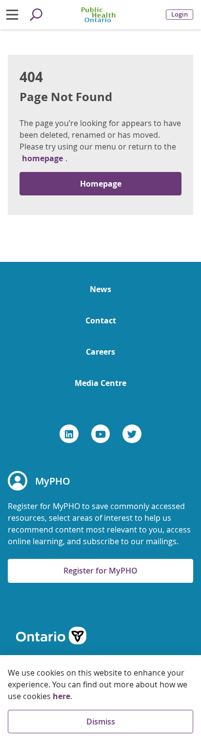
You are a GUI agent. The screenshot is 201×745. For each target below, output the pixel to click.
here (61, 696)
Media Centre (100, 383)
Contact (100, 320)
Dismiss (100, 721)
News (100, 289)
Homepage (100, 183)
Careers (100, 351)
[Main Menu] (12, 14)
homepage (42, 158)
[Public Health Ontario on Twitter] (131, 434)
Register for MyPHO (100, 570)
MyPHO (52, 481)
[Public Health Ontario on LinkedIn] (69, 434)
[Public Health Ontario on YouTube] (100, 434)
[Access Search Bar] (36, 14)
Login (179, 14)
